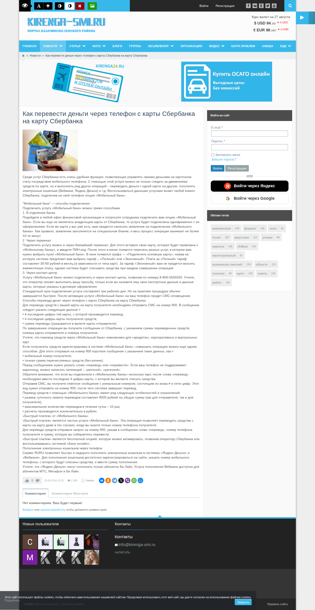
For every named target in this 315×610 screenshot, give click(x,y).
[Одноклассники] (108, 480)
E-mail (215, 127)
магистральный (224, 255)
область (261, 264)
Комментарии (35, 493)
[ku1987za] (45, 542)
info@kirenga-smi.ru (136, 544)
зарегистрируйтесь (52, 509)
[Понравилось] (27, 480)
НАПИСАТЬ (122, 552)
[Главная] (23, 55)
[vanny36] (91, 557)
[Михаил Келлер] (30, 557)
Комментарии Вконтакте (70, 493)
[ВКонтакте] (101, 480)
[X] (121, 480)
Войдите (28, 509)
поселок (218, 273)
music (216, 237)
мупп (240, 273)
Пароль (217, 141)
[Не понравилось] (38, 480)
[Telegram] (114, 480)
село (273, 228)
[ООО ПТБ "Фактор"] (60, 557)
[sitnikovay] (45, 557)
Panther (90, 480)
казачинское (221, 228)
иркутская (241, 237)
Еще (283, 46)
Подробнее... (13, 600)
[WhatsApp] (134, 480)
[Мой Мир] (140, 480)
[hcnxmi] (60, 542)
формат (250, 228)
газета (262, 273)
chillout (243, 246)
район (217, 282)
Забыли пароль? (223, 159)
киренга (218, 246)
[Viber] (127, 480)
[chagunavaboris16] (76, 542)
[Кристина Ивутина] (76, 557)
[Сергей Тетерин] (30, 542)
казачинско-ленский (227, 264)
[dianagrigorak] (91, 542)
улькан (267, 237)
